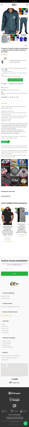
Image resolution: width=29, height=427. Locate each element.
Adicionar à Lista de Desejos (16, 83)
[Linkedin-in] (8, 315)
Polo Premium (8, 239)
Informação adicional (8, 191)
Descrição (4, 103)
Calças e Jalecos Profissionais (12, 89)
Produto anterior (24, 45)
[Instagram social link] (14, 1)
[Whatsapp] (10, 315)
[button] (12, 211)
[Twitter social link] (11, 97)
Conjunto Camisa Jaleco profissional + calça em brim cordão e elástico (14, 94)
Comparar (4, 83)
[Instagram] (5, 315)
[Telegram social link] (18, 97)
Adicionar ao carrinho (15, 79)
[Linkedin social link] (16, 1)
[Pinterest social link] (12, 97)
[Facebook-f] (2, 315)
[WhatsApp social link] (16, 97)
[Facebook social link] (13, 1)
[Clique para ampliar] (3, 32)
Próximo (27, 45)
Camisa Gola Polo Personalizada (7, 237)
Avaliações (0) (5, 196)
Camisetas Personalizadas (21, 234)
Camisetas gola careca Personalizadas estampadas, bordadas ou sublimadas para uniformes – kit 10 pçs (21, 228)
